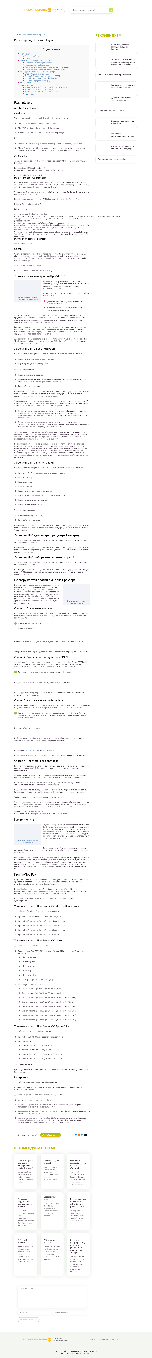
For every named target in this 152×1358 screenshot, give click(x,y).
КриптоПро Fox (26, 85)
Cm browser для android (51, 1161)
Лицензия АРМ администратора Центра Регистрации (47, 67)
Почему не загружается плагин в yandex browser (27, 842)
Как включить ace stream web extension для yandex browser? (78, 1203)
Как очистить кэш (32, 750)
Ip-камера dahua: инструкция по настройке (122, 134)
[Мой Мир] (82, 1135)
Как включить (25, 83)
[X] (85, 1135)
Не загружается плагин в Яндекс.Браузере (37, 72)
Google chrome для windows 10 (111, 110)
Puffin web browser (22, 1241)
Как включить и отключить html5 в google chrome (123, 86)
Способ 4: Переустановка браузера (39, 81)
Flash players (25, 54)
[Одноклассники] (79, 1135)
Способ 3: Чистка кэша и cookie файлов (41, 78)
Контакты (115, 1339)
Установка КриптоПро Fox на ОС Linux (40, 89)
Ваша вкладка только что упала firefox (122, 122)
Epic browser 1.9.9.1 (50, 1198)
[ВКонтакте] (76, 1135)
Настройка (29, 94)
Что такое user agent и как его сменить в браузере (123, 147)
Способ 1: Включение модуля (37, 74)
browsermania (37, 10)
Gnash (27, 58)
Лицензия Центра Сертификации (39, 63)
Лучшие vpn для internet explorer (112, 159)
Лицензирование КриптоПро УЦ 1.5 (35, 61)
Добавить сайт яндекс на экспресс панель (122, 99)
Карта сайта (104, 1339)
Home (19, 35)
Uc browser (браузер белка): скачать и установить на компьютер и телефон (77, 1246)
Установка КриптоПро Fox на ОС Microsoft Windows (46, 87)
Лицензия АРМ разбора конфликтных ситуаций (45, 69)
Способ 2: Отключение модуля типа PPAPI (42, 76)
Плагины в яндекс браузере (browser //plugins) (76, 602)
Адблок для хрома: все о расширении (114, 75)
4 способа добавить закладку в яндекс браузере (120, 46)
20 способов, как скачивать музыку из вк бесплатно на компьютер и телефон (123, 61)
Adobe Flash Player (32, 56)
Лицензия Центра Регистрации (38, 65)
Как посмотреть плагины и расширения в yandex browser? (27, 298)
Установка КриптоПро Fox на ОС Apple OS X (43, 92)
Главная (92, 1339)
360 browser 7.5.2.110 (49, 1241)
